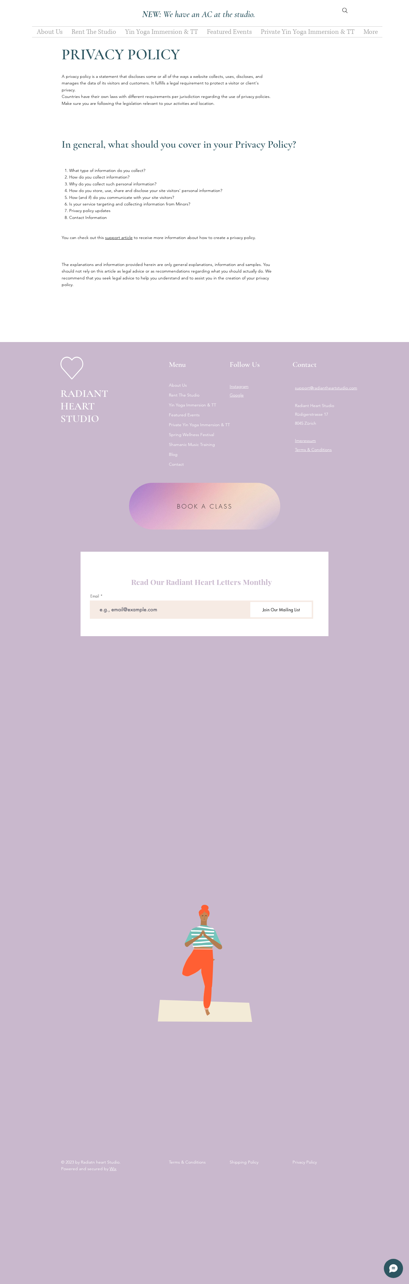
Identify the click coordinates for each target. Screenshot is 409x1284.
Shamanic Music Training (192, 444)
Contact (176, 464)
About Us (178, 385)
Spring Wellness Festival (191, 434)
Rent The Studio (184, 395)
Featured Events (184, 415)
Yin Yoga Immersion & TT (192, 405)
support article (119, 237)
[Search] (345, 10)
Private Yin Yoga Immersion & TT (194, 424)
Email (94, 596)
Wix (113, 1168)
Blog (173, 454)
